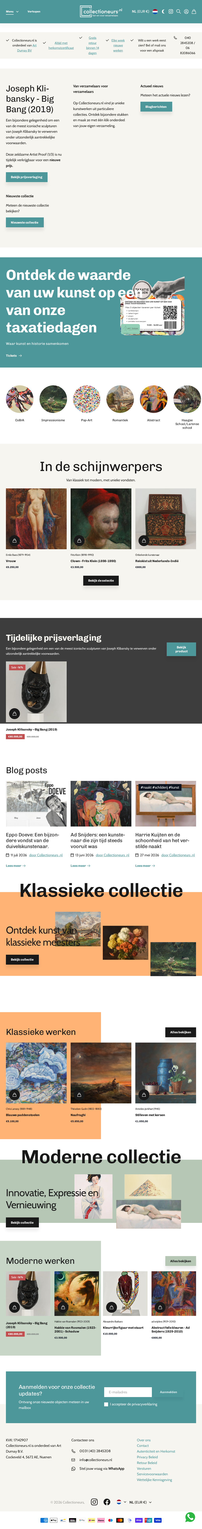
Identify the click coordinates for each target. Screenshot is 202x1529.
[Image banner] (152, 312)
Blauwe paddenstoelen (23, 1115)
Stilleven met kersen (150, 1115)
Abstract (153, 420)
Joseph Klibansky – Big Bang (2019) (31, 729)
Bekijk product (181, 649)
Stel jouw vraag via (101, 1468)
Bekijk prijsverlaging (27, 177)
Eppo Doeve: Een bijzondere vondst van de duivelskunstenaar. (33, 840)
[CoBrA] (20, 399)
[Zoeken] (178, 12)
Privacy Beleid (147, 1457)
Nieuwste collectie (25, 222)
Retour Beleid (147, 1463)
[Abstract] (153, 399)
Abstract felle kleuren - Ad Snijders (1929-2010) (171, 1329)
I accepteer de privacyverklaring (133, 1404)
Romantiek (120, 420)
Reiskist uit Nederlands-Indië (157, 561)
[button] (187, 399)
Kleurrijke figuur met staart (123, 1328)
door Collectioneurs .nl (46, 855)
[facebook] (107, 1502)
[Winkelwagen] (194, 12)
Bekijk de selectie (101, 580)
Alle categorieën (18, 12)
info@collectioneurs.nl (95, 1460)
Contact (143, 1445)
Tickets (12, 355)
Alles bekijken (180, 1032)
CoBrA (19, 420)
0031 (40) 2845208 (95, 1451)
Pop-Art (86, 420)
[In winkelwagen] (14, 540)
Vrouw (11, 561)
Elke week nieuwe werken (118, 45)
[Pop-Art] (87, 399)
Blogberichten (156, 107)
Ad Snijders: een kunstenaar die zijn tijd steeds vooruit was (98, 840)
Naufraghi (78, 1115)
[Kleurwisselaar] (163, 12)
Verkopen (34, 11)
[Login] (186, 12)
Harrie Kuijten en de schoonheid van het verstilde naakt (163, 840)
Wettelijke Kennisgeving (154, 1480)
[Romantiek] (120, 399)
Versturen (144, 1468)
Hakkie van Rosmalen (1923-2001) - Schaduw (75, 1329)
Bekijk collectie (22, 959)
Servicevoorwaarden (152, 1474)
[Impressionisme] (53, 399)
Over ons (144, 1440)
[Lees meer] (171, 12)
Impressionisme (53, 420)
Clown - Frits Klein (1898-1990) (93, 561)
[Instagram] (94, 1502)
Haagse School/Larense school (187, 424)
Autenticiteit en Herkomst (156, 1451)
